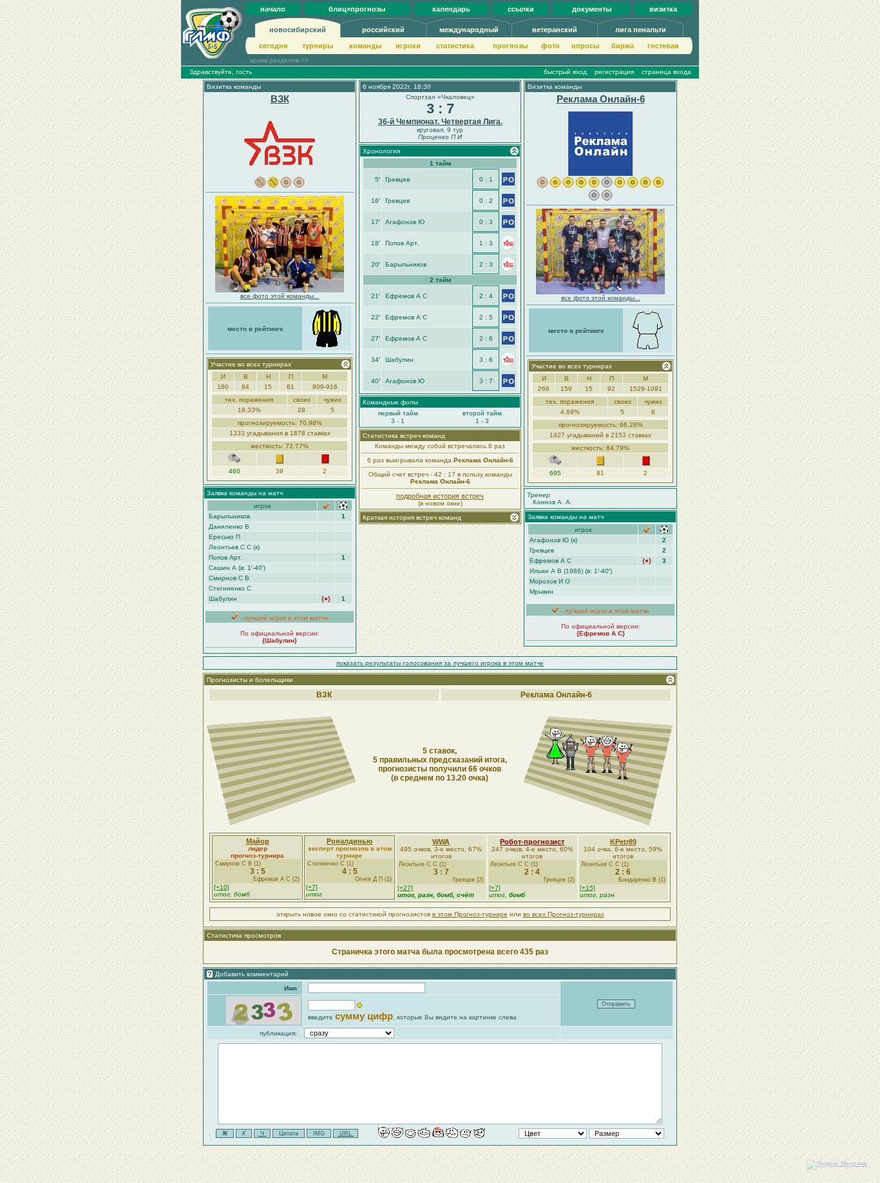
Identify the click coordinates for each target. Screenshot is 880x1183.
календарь (451, 9)
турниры (317, 46)
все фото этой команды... (280, 295)
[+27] (405, 887)
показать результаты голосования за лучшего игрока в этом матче (440, 663)
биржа (622, 46)
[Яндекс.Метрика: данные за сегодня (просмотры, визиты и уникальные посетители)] (837, 1165)
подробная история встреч (440, 496)
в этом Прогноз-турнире (470, 914)
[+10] (221, 887)
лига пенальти (640, 29)
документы (591, 9)
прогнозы (510, 46)
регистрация (614, 71)
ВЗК (280, 98)
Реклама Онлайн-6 (601, 98)
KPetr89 (623, 842)
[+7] (312, 887)
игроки (408, 46)
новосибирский (297, 29)
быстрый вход (565, 71)
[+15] (587, 887)
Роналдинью (349, 841)
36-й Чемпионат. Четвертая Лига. (440, 121)
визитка (663, 9)
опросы (585, 46)
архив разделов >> (278, 60)
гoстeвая (662, 46)
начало (272, 9)
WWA (441, 842)
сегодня (273, 46)
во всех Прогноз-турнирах (563, 914)
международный (469, 29)
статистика (455, 46)
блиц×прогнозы (357, 9)
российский (383, 29)
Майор (257, 841)
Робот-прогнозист (532, 842)
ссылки (521, 9)
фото (550, 46)
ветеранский (554, 29)
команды (365, 46)
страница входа (666, 71)
